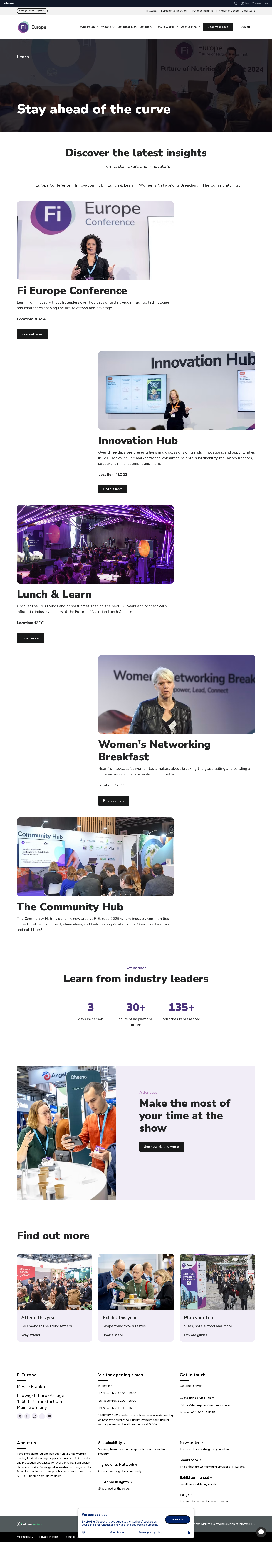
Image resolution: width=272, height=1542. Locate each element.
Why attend (30, 1335)
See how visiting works (162, 1146)
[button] (261, 1532)
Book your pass (218, 27)
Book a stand (113, 1335)
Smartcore (248, 11)
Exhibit (245, 27)
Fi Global (151, 11)
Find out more (32, 334)
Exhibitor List (127, 27)
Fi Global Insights (201, 11)
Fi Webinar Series (227, 11)
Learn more (30, 638)
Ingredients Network (173, 11)
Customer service (191, 1386)
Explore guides (195, 1335)
